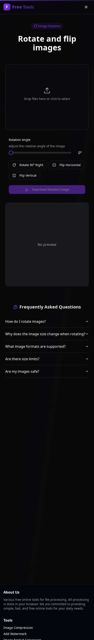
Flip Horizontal (70, 165)
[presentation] (47, 97)
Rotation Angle (19, 140)
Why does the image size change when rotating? (45, 334)
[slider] (11, 153)
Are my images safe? (22, 371)
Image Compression (18, 628)
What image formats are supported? (35, 346)
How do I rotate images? (25, 321)
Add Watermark (14, 634)
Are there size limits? (22, 358)
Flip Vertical (28, 175)
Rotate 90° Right (31, 165)
